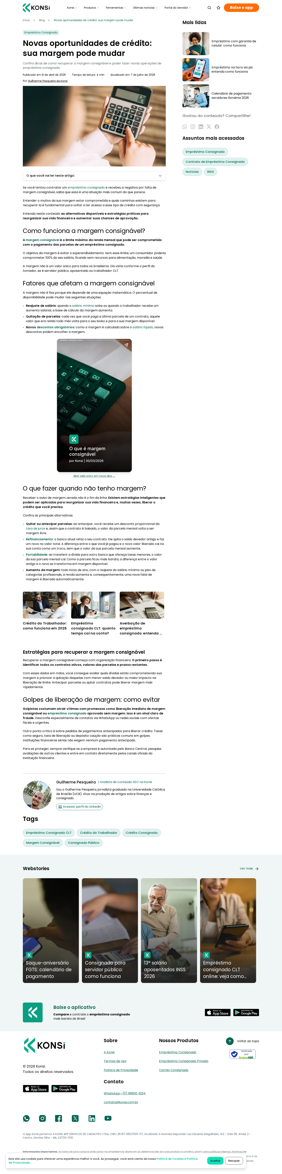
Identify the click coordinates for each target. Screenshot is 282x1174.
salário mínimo (83, 305)
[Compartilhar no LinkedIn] (201, 126)
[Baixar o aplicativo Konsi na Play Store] (246, 1012)
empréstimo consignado (86, 187)
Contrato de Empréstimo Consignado (215, 162)
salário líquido (143, 327)
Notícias (192, 172)
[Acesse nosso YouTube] (108, 1118)
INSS (210, 172)
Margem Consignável (42, 843)
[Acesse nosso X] (75, 1118)
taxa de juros (35, 528)
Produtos (90, 8)
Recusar (234, 1161)
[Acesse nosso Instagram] (42, 1118)
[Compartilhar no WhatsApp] (184, 126)
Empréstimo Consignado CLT (49, 833)
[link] (93, 20)
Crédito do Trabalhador (98, 833)
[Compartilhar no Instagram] (192, 126)
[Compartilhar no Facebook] (217, 126)
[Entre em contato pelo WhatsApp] (26, 1118)
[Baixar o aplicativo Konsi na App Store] (218, 1012)
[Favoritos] (218, 8)
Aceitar (215, 1161)
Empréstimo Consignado (205, 152)
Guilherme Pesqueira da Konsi (48, 81)
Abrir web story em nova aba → (94, 476)
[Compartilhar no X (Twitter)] (209, 126)
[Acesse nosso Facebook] (58, 1118)
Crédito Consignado (142, 833)
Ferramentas (114, 8)
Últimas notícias (144, 8)
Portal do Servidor (176, 8)
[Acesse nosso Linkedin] (91, 1118)
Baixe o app (241, 7)
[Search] (209, 8)
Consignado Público (83, 843)
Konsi (70, 8)
